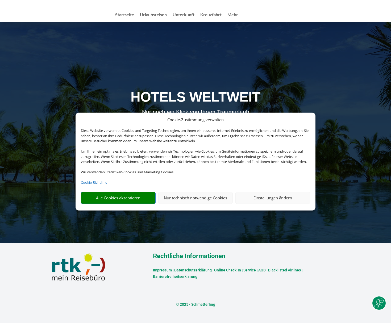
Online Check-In (227, 270)
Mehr (232, 15)
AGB (262, 270)
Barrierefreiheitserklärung (175, 276)
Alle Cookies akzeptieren (118, 197)
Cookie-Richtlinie (94, 182)
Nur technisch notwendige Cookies (195, 197)
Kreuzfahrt (211, 15)
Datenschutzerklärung (193, 270)
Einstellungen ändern (272, 197)
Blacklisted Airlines (284, 270)
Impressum (162, 270)
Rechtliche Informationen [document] (189, 256)
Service (249, 270)
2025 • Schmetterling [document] (197, 304)
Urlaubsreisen (153, 15)
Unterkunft (183, 15)
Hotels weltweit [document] (195, 96)
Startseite (124, 15)
